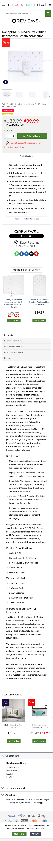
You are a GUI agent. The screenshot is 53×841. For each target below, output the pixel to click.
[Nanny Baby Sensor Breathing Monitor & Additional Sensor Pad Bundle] (13, 285)
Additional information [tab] (13, 346)
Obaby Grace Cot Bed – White (14, 726)
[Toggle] (2, 756)
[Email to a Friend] (31, 253)
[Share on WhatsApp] (16, 253)
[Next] (46, 63)
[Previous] (6, 63)
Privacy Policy (15, 803)
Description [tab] (9, 335)
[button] (3, 4)
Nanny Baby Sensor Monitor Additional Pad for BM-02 (39, 302)
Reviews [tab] (7, 358)
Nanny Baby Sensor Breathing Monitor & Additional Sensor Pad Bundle (13, 303)
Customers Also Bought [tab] (13, 352)
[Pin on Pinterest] (36, 253)
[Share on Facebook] (21, 253)
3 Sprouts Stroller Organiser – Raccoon (39, 726)
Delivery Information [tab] (13, 341)
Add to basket (34, 136)
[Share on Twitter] (26, 253)
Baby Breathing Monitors (12, 104)
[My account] (8, 5)
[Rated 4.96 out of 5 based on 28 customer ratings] (26, 114)
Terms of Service (32, 803)
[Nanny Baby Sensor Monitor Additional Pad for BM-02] (39, 285)
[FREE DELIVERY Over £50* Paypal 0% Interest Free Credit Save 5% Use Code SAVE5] (26, 20)
